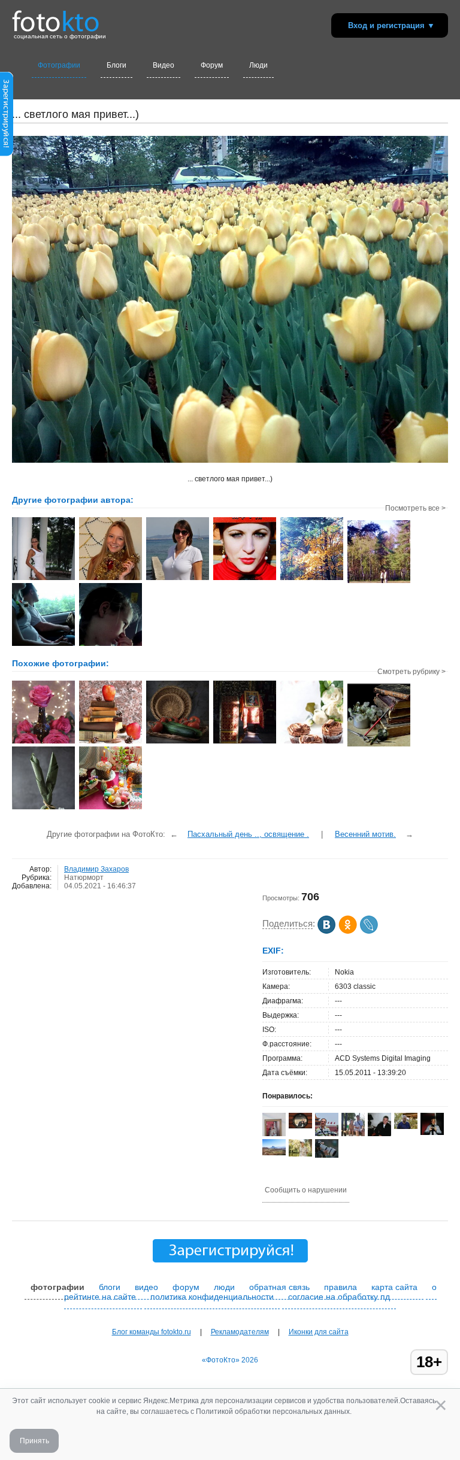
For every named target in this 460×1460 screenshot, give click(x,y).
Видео (163, 65)
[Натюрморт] (43, 742)
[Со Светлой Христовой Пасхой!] (110, 808)
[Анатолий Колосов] (432, 1132)
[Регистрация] (6, 154)
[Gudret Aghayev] (274, 1153)
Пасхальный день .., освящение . (248, 834)
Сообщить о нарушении (306, 1190)
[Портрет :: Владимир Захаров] (110, 579)
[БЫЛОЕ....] (378, 745)
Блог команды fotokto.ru (151, 1332)
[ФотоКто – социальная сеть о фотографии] (55, 17)
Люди (258, 65)
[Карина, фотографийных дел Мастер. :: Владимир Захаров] (244, 579)
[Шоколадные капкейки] (311, 742)
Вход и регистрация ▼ (391, 25)
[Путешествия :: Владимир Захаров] (43, 645)
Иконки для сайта (319, 1332)
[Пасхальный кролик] (43, 808)
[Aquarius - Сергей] (300, 1126)
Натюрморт (84, 877)
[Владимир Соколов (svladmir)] (326, 1134)
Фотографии (59, 65)
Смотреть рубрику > (411, 671)
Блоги (116, 65)
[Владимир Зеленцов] (405, 1126)
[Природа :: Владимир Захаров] (177, 579)
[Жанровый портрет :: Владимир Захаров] (110, 645)
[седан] (326, 1155)
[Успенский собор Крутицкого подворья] (244, 742)
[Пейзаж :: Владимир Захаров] (43, 579)
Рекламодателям (240, 1332)
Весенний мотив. (365, 834)
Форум (212, 65)
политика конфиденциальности (212, 1296)
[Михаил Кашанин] (300, 1154)
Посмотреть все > (415, 508)
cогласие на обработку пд (339, 1296)
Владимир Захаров (96, 869)
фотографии (57, 1287)
